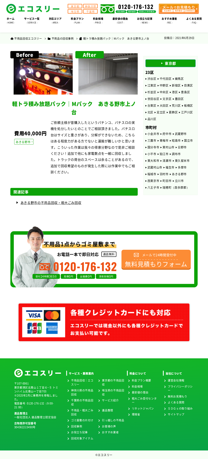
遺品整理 (107, 410)
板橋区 (188, 105)
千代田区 (166, 78)
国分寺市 (153, 147)
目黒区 (188, 85)
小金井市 (153, 134)
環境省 (136, 414)
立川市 (179, 181)
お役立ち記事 (79, 432)
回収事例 (76, 426)
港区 (175, 92)
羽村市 (164, 174)
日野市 (182, 147)
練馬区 (179, 78)
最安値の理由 (140, 392)
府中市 (166, 134)
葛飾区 (173, 112)
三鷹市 (151, 140)
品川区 (151, 119)
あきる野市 (23, 142)
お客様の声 (109, 426)
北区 (150, 112)
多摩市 (182, 167)
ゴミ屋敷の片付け (82, 420)
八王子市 (153, 187)
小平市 (151, 154)
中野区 (164, 85)
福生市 (170, 167)
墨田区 (179, 99)
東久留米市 (182, 160)
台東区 (151, 105)
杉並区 (151, 92)
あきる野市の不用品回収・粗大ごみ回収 (51, 202)
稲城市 (151, 174)
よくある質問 (176, 402)
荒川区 (176, 105)
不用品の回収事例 (63, 38)
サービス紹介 (110, 400)
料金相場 (137, 386)
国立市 (188, 140)
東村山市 (168, 147)
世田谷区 (153, 99)
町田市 (166, 181)
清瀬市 (166, 160)
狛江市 (164, 154)
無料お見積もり (177, 396)
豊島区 (185, 92)
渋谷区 (151, 78)
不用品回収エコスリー (28, 38)
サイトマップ (176, 414)
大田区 (164, 105)
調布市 (176, 154)
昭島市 (176, 140)
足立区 (161, 112)
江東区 (151, 85)
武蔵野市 (181, 134)
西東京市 (153, 181)
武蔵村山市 (154, 167)
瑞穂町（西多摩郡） (175, 187)
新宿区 (176, 85)
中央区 (164, 92)
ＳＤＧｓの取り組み (180, 408)
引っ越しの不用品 (113, 420)
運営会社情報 (176, 380)
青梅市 (164, 140)
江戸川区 (187, 112)
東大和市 (153, 160)
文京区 (166, 99)
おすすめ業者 (110, 432)
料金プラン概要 (141, 380)
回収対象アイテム (82, 438)
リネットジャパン (143, 408)
